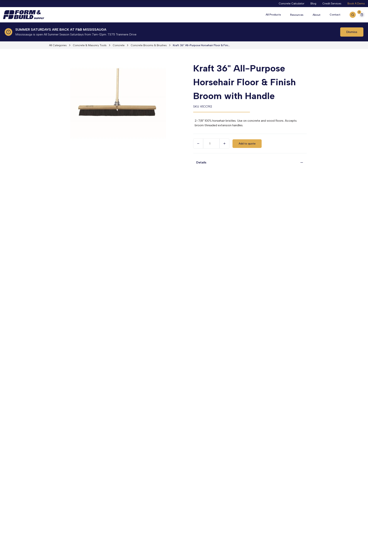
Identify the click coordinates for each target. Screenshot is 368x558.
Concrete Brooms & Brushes (149, 45)
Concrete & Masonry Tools (90, 45)
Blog (313, 3)
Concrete (119, 45)
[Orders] (362, 15)
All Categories (58, 45)
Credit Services (331, 3)
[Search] (353, 15)
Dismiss (351, 32)
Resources (296, 14)
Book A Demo (356, 3)
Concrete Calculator (291, 3)
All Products (273, 14)
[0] (362, 15)
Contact (335, 14)
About (316, 14)
